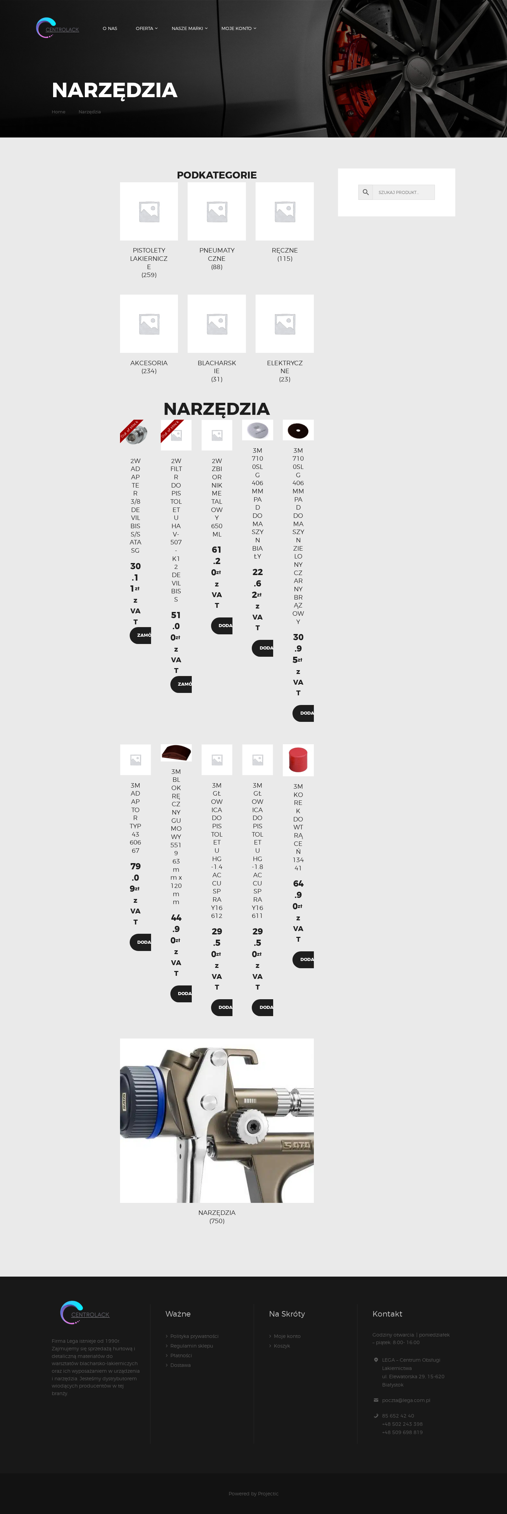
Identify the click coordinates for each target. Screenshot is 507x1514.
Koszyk (282, 1346)
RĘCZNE (285, 250)
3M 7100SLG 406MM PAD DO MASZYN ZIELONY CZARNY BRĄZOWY (298, 536)
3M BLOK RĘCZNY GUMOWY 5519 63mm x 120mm (176, 837)
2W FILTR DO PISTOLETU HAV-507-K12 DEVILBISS (176, 530)
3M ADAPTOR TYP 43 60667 (135, 817)
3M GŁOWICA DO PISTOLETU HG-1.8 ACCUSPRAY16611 (257, 850)
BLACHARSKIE (217, 367)
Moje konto (287, 1336)
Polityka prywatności (194, 1336)
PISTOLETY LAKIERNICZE (149, 258)
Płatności (181, 1355)
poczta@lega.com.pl (406, 1400)
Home (59, 111)
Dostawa (180, 1365)
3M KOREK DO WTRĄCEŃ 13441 (298, 827)
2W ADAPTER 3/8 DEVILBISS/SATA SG (135, 505)
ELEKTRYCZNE (285, 367)
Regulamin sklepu (191, 1346)
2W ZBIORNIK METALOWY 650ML (216, 497)
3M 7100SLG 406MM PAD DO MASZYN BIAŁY (258, 503)
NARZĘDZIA (217, 1212)
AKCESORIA (149, 363)
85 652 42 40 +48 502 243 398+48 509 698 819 (402, 1424)
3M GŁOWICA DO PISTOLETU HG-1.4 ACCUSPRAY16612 (216, 850)
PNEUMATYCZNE (217, 254)
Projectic (268, 1493)
